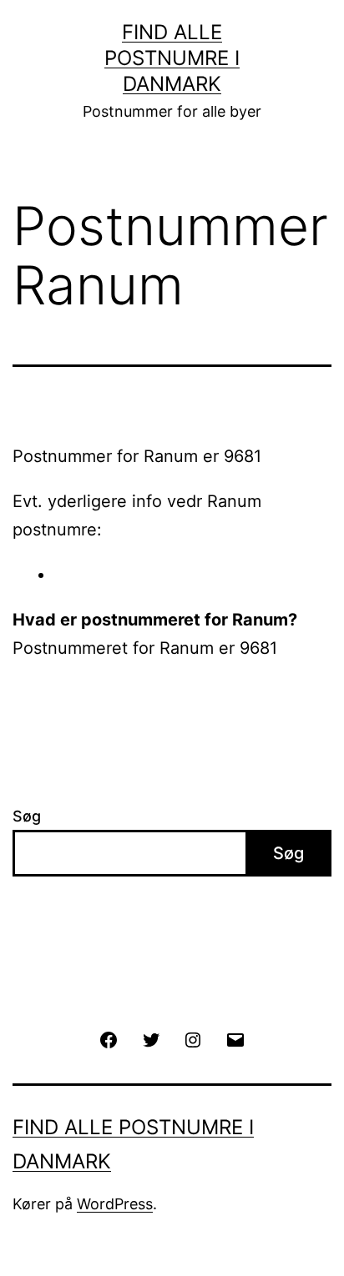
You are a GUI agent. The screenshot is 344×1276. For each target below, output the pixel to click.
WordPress (115, 1204)
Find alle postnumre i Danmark (172, 58)
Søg (27, 816)
